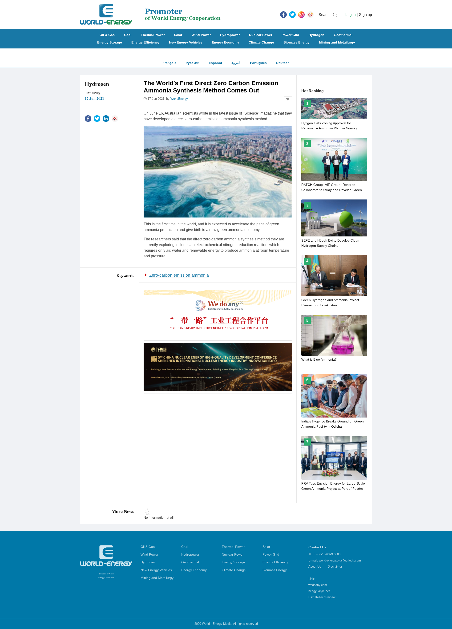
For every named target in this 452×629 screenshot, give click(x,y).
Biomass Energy (296, 42)
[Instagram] (301, 14)
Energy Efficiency (145, 42)
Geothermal (343, 35)
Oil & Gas (107, 35)
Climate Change (261, 42)
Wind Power (201, 35)
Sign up (365, 15)
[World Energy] (150, 14)
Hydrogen (316, 35)
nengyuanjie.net (319, 591)
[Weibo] (310, 14)
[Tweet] (292, 14)
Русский (192, 63)
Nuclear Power (260, 35)
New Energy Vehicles (185, 42)
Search (325, 15)
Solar (178, 35)
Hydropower (230, 35)
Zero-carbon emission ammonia (179, 275)
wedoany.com (317, 585)
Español (215, 63)
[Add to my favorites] (288, 99)
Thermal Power (153, 35)
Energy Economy (225, 42)
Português (258, 63)
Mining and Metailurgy (337, 42)
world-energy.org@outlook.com (340, 560)
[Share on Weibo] (115, 118)
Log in (350, 15)
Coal (127, 35)
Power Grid (290, 35)
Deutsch (283, 63)
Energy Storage (109, 42)
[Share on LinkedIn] (106, 118)
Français (169, 63)
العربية (236, 63)
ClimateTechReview (321, 597)
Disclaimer (335, 566)
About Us (314, 566)
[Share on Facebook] (88, 118)
